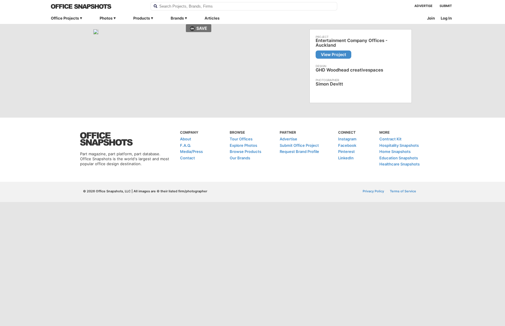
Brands (177, 18)
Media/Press (191, 151)
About (185, 139)
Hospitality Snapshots (399, 145)
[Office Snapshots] (97, 6)
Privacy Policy (373, 191)
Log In (446, 18)
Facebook (347, 145)
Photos (106, 18)
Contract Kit (390, 139)
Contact (187, 158)
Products (141, 18)
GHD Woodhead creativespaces (349, 70)
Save (201, 28)
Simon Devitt (329, 84)
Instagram (347, 139)
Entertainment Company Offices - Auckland (352, 43)
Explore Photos (243, 145)
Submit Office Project (299, 145)
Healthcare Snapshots (399, 164)
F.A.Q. (185, 145)
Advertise (423, 6)
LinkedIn (346, 158)
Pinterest (346, 151)
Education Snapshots (398, 158)
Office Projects (65, 18)
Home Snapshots (395, 151)
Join (431, 18)
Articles (212, 18)
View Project (333, 54)
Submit (446, 6)
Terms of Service (403, 191)
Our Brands (240, 158)
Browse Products (245, 151)
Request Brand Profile (299, 151)
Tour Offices (241, 139)
